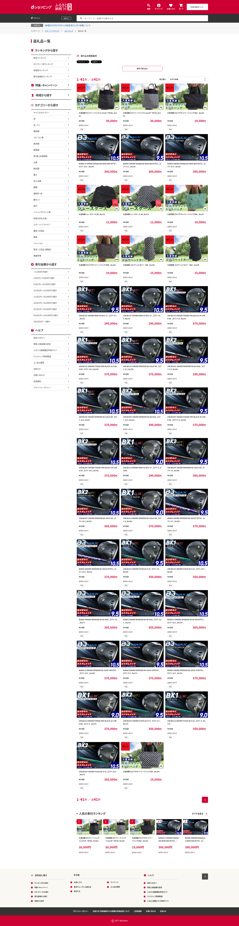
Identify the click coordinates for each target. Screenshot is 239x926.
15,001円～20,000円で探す (45, 296)
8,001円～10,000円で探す (44, 284)
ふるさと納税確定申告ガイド (45, 350)
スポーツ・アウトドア (52, 31)
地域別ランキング (40, 70)
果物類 (36, 131)
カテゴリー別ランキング (43, 64)
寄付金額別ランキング (42, 76)
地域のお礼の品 (40, 218)
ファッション (38, 243)
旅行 (35, 205)
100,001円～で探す (41, 321)
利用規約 (37, 381)
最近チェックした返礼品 (82, 887)
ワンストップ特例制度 (42, 356)
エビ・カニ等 (38, 137)
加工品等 (37, 181)
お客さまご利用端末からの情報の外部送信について (111, 911)
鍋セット (36, 199)
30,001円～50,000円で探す (45, 309)
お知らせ (37, 368)
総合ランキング (39, 57)
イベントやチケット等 (42, 212)
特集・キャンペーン (46, 85)
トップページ (35, 31)
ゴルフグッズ (68, 31)
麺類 (35, 187)
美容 (35, 237)
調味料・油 (37, 193)
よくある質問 (38, 362)
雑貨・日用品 (38, 230)
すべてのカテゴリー (41, 112)
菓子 (35, 174)
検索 (148, 9)
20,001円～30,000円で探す (45, 302)
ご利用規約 (138, 911)
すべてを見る (197, 813)
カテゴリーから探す (41, 892)
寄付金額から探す (40, 896)
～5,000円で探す (40, 271)
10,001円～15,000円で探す (45, 290)
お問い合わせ (39, 375)
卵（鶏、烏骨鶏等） (40, 156)
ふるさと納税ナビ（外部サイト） (158, 901)
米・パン (36, 125)
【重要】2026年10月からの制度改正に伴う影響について (68, 25)
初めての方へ (39, 337)
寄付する (77, 891)
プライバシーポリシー (42, 387)
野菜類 (36, 149)
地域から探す (44, 95)
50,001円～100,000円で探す (45, 315)
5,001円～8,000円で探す (44, 278)
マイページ (159, 9)
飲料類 (36, 168)
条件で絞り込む (142, 68)
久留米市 (95, 62)
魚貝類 (36, 143)
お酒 (35, 162)
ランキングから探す (41, 883)
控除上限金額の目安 (42, 344)
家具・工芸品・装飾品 (42, 249)
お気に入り (171, 9)
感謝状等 (37, 255)
